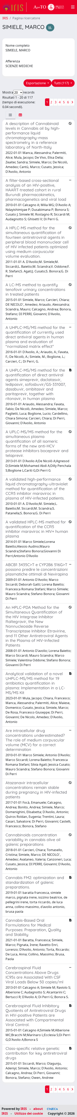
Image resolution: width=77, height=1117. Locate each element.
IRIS (5, 18)
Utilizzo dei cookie (28, 1113)
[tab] (10, 115)
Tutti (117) (62, 83)
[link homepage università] (49, 7)
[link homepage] (14, 7)
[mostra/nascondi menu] (73, 7)
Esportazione (36, 83)
